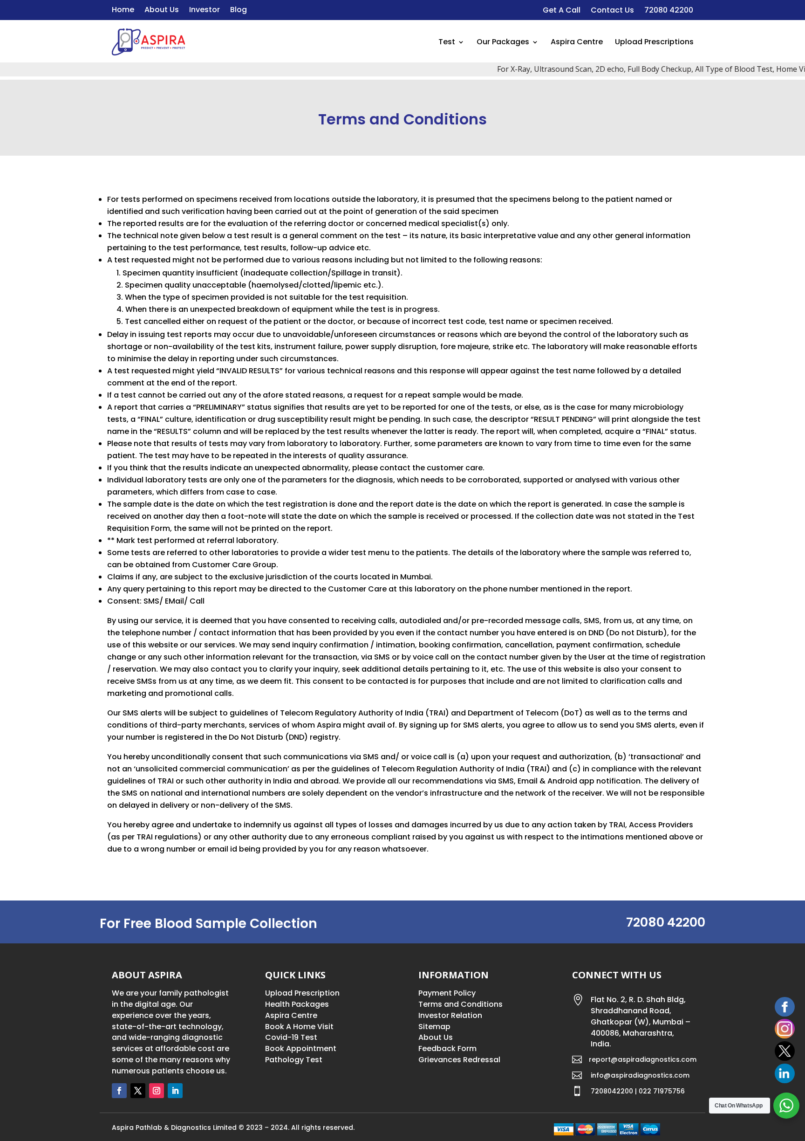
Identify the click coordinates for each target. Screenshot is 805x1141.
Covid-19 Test (291, 1037)
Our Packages (503, 41)
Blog (238, 11)
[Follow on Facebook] (119, 1090)
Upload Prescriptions (654, 41)
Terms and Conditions (460, 1004)
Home (123, 11)
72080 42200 (668, 11)
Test (446, 41)
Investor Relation (450, 1015)
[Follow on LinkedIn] (175, 1090)
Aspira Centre (577, 41)
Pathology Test (293, 1059)
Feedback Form (447, 1048)
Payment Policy (447, 993)
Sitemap (434, 1026)
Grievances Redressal (459, 1059)
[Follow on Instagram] (156, 1090)
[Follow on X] (137, 1090)
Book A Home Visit (299, 1026)
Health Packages (297, 1004)
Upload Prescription (302, 993)
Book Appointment (300, 1048)
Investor (204, 11)
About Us (161, 11)
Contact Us (612, 11)
